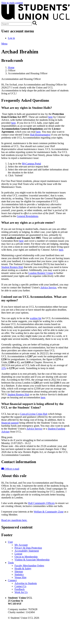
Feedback (20, 589)
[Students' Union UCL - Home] (35, 19)
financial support (10, 422)
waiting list (35, 318)
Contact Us (20, 586)
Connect (12, 580)
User (10, 541)
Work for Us (21, 592)
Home (11, 67)
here (50, 117)
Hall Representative (40, 134)
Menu (4, 43)
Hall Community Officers (41, 503)
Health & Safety (23, 568)
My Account (21, 544)
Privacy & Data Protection (28, 547)
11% (3, 368)
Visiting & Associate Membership (32, 559)
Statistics (19, 574)
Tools (11, 562)
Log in (11, 38)
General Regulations (27, 216)
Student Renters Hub (12, 267)
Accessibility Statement (27, 550)
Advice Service (48, 287)
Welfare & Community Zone (49, 511)
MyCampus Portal (31, 163)
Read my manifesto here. (14, 520)
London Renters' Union (40, 273)
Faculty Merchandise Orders (29, 565)
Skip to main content (12, 2)
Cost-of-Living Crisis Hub (33, 413)
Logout (18, 553)
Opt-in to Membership (26, 556)
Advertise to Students (26, 583)
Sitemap (19, 571)
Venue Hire (20, 577)
